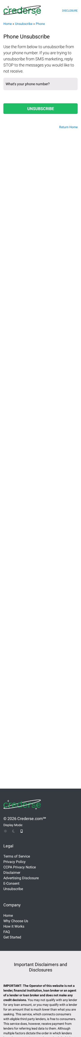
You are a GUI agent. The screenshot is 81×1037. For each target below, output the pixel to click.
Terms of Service (16, 856)
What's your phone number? (28, 84)
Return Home (68, 127)
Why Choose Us (15, 921)
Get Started (12, 937)
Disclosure (70, 10)
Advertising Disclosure (21, 878)
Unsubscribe (23, 24)
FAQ (6, 932)
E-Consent (11, 883)
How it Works (13, 926)
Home (7, 24)
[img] (5, 831)
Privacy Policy (14, 862)
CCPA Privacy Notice (19, 867)
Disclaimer (11, 872)
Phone (40, 24)
